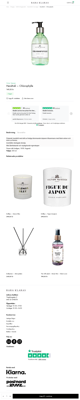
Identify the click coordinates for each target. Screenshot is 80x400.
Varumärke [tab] (21, 132)
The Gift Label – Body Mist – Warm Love (54, 274)
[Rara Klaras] (40, 3)
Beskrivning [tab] (10, 132)
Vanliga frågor (10, 318)
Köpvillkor (9, 324)
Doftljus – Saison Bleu (13, 214)
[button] (13, 98)
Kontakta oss (10, 321)
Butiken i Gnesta (11, 332)
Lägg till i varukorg (45, 396)
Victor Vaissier (11, 83)
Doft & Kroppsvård (21, 7)
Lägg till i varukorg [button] (37, 165)
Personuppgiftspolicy (12, 326)
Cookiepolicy (10, 329)
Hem (7, 7)
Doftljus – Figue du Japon (49, 214)
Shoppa (12, 7)
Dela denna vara (28, 98)
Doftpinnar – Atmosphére (14, 274)
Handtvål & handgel (32, 7)
